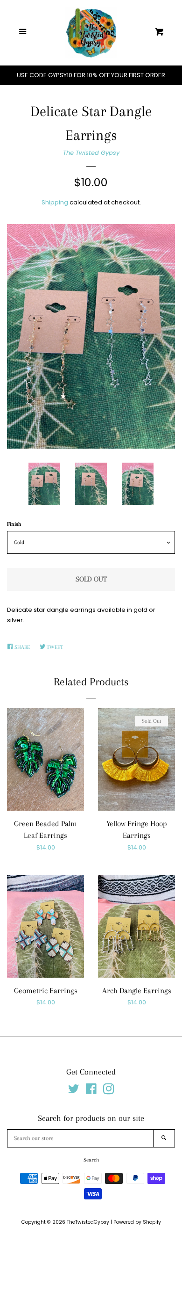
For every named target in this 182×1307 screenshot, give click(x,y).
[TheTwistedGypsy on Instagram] (108, 1091)
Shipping (55, 202)
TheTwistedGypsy (88, 1222)
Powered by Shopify (137, 1222)
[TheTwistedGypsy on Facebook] (91, 1091)
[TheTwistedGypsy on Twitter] (73, 1091)
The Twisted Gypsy (91, 152)
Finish (14, 524)
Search (91, 1160)
